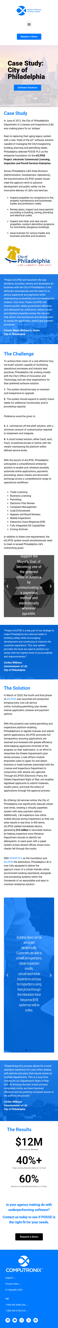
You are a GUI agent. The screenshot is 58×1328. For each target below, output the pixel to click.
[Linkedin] (7, 1320)
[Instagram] (21, 1320)
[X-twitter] (28, 1320)
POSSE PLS (15, 858)
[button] (29, 24)
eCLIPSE (11, 699)
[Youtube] (14, 1320)
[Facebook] (35, 1320)
